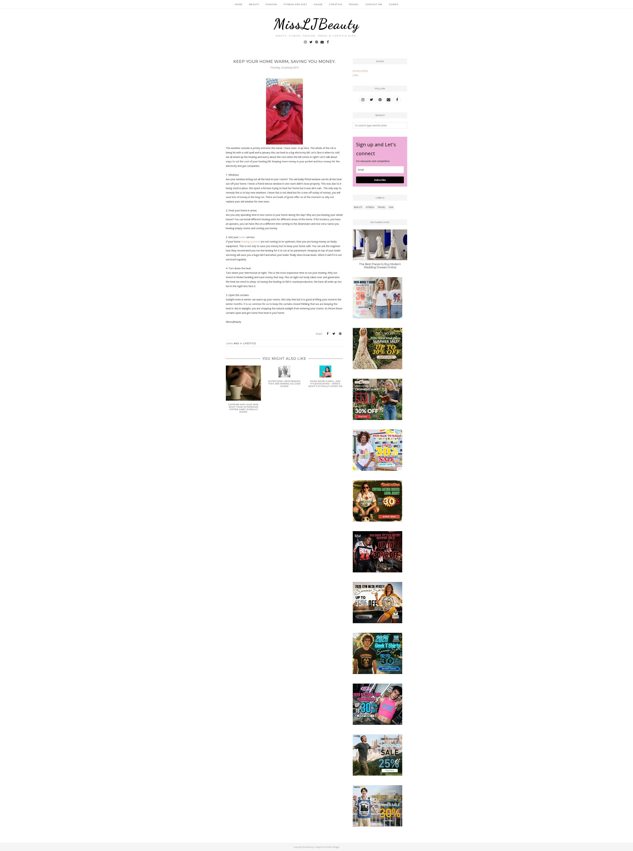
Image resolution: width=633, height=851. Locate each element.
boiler (242, 237)
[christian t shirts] (377, 774)
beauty (358, 207)
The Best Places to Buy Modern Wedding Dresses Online (380, 266)
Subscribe (380, 179)
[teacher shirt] (377, 469)
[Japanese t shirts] (377, 825)
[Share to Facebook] (327, 333)
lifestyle (249, 343)
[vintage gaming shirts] (377, 571)
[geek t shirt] (377, 673)
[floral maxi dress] (377, 368)
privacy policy (360, 70)
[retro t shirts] (377, 520)
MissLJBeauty (316, 24)
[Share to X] (333, 333)
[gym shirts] (377, 622)
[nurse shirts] (377, 317)
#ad (236, 343)
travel (381, 207)
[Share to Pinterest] (340, 333)
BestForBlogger (333, 847)
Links (355, 75)
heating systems (251, 241)
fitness (370, 207)
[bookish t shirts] (377, 419)
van (391, 207)
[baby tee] (377, 723)
